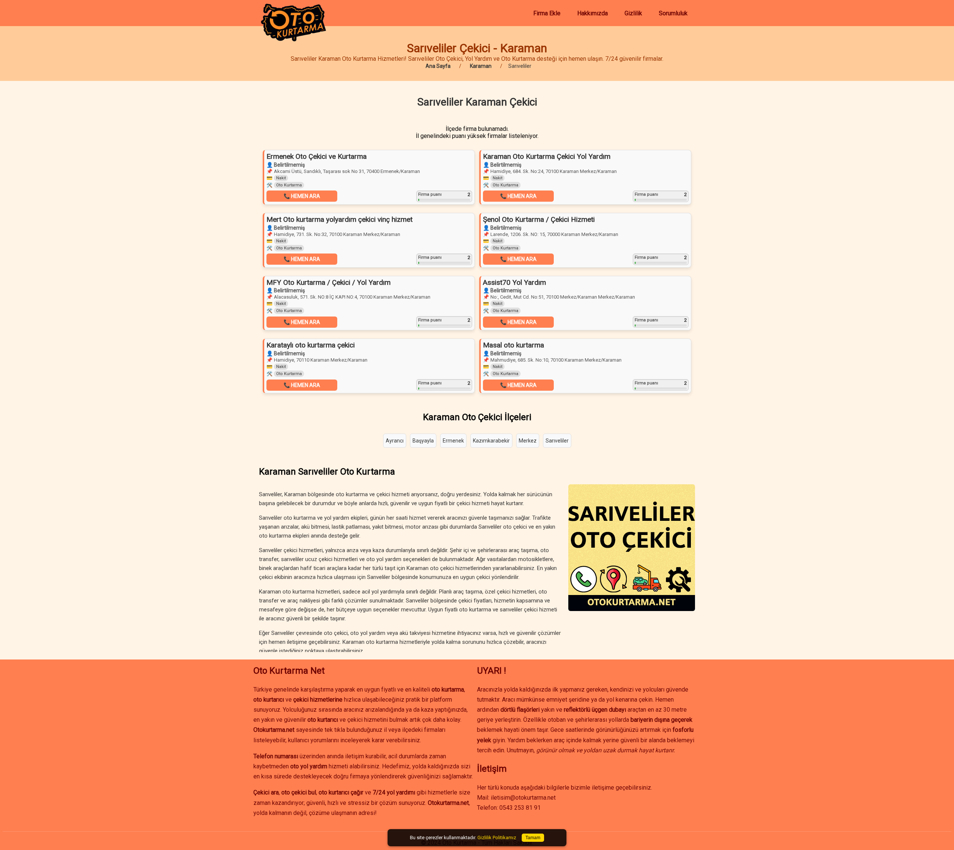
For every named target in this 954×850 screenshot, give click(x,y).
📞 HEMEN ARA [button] (302, 196)
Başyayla (423, 441)
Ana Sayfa (438, 66)
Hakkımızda (592, 13)
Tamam (532, 837)
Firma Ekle (546, 13)
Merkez (528, 441)
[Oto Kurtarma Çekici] (293, 39)
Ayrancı (395, 441)
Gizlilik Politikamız (496, 837)
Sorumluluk (673, 13)
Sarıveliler (557, 441)
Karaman (481, 66)
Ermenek (453, 441)
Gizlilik (633, 13)
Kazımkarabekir (491, 441)
